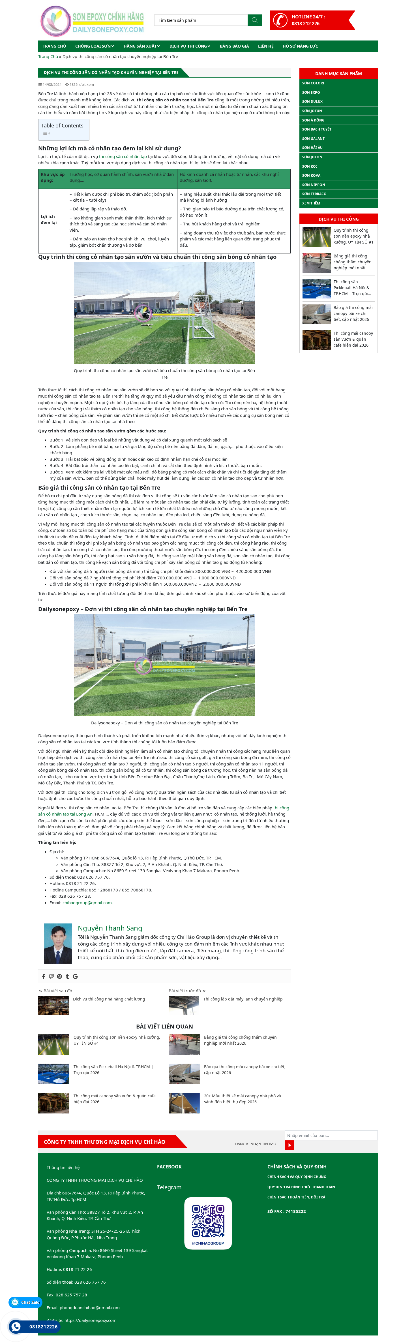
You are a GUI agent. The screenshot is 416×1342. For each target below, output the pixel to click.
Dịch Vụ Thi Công (188, 46)
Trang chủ (54, 46)
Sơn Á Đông (313, 120)
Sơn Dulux (312, 101)
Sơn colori (313, 83)
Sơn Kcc (310, 166)
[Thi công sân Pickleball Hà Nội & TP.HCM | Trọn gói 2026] (53, 1074)
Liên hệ (266, 46)
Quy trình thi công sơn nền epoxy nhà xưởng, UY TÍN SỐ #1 (354, 236)
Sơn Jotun (312, 110)
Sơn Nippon (313, 184)
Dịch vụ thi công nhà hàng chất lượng (109, 999)
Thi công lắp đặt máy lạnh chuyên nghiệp (243, 999)
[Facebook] (43, 976)
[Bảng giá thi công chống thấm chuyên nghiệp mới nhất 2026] (184, 1044)
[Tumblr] (67, 976)
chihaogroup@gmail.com (87, 902)
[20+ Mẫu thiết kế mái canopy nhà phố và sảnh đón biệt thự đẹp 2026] (184, 1103)
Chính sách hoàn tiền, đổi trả (296, 1197)
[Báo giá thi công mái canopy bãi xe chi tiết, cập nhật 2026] (184, 1074)
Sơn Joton (312, 157)
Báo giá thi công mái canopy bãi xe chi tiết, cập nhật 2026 (353, 313)
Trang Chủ (48, 56)
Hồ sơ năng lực (300, 46)
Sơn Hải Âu (312, 147)
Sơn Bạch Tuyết (316, 129)
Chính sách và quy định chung (296, 1176)
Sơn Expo (311, 92)
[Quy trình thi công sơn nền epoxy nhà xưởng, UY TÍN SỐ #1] (53, 1044)
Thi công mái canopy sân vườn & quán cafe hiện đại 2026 (353, 339)
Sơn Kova (311, 175)
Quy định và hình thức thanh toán (301, 1187)
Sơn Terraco (314, 193)
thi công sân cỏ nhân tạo (123, 156)
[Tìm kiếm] (255, 20)
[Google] (75, 976)
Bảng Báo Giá (234, 46)
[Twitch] (51, 976)
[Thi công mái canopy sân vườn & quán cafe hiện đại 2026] (53, 1103)
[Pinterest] (59, 976)
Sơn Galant (313, 138)
